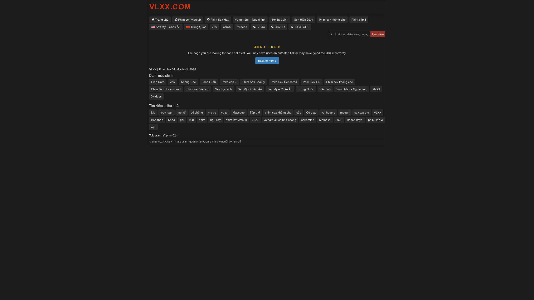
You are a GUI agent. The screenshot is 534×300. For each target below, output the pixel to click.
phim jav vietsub (236, 119)
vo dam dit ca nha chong (280, 119)
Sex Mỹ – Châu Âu (168, 27)
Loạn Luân (209, 82)
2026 (339, 119)
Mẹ (153, 112)
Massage (239, 112)
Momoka (325, 119)
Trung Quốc (198, 27)
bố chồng (197, 112)
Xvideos (242, 27)
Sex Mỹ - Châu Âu (250, 89)
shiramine (307, 119)
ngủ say (215, 119)
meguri (344, 112)
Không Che (188, 82)
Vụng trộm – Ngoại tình (250, 19)
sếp (298, 112)
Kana (171, 119)
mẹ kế (182, 112)
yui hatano (328, 112)
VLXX (261, 27)
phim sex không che (278, 112)
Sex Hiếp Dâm (303, 19)
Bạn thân (157, 119)
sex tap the (361, 112)
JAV (214, 27)
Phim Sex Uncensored (166, 89)
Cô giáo (311, 112)
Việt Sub (325, 89)
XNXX (227, 27)
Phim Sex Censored (284, 82)
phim (202, 119)
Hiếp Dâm (157, 82)
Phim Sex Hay (219, 19)
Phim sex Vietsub (189, 19)
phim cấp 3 (375, 119)
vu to (224, 112)
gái (182, 119)
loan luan (166, 112)
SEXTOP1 (302, 27)
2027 (255, 119)
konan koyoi (355, 119)
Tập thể (255, 112)
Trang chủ (162, 19)
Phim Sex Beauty (253, 82)
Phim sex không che (332, 19)
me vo (212, 112)
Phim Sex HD (311, 82)
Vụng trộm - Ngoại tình (351, 89)
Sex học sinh (279, 19)
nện (153, 127)
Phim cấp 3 (358, 19)
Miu (191, 119)
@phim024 (170, 135)
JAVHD (280, 27)
